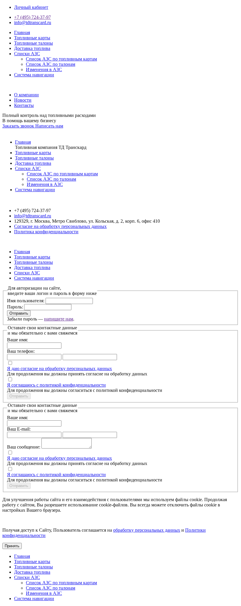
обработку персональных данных (146, 530)
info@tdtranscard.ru (32, 22)
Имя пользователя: (25, 300)
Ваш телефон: (21, 351)
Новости (22, 100)
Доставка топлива (32, 48)
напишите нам (58, 318)
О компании (26, 94)
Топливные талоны (33, 43)
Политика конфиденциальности (46, 231)
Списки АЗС (27, 53)
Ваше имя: (17, 339)
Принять (12, 546)
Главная (22, 32)
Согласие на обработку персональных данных (60, 226)
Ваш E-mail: (19, 429)
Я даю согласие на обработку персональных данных (59, 368)
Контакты (24, 105)
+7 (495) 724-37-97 (32, 17)
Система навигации (34, 74)
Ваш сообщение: (23, 446)
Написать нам (49, 125)
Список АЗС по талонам (50, 64)
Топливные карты (32, 37)
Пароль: (15, 306)
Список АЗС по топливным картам (61, 58)
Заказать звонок (18, 125)
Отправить (18, 313)
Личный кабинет (31, 7)
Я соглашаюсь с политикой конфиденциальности (56, 384)
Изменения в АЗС (44, 69)
